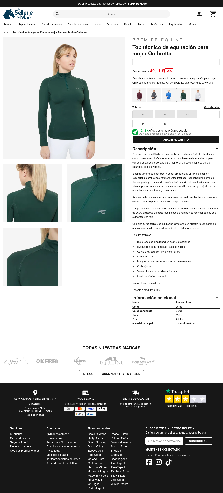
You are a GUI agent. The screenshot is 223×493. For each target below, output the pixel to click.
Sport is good (119, 459)
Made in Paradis (98, 476)
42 (209, 114)
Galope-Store (96, 459)
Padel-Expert (96, 488)
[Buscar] (57, 14)
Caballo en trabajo (78, 24)
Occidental (112, 24)
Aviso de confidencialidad (62, 463)
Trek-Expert (118, 467)
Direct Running (97, 442)
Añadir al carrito (176, 139)
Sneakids (116, 455)
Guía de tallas (212, 107)
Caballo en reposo (52, 24)
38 (165, 114)
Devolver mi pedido (22, 446)
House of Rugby (98, 471)
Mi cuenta (16, 434)
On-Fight (93, 484)
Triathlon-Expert (120, 471)
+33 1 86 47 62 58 (35, 414)
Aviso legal (53, 450)
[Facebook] (148, 463)
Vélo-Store (117, 480)
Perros (141, 24)
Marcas (193, 24)
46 (165, 123)
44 (142, 123)
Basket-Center (97, 434)
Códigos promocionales (25, 450)
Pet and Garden (120, 438)
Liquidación (176, 24)
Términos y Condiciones (61, 442)
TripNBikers (118, 476)
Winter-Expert (119, 484)
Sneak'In (116, 450)
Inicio (6, 32)
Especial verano (27, 24)
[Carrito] (213, 13)
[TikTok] (168, 463)
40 (187, 114)
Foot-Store (94, 455)
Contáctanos (35, 403)
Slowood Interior (121, 442)
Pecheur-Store (120, 434)
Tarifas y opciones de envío (63, 459)
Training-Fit (118, 463)
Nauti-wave (95, 480)
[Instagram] (158, 463)
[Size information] (140, 107)
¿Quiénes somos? (58, 434)
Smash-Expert (119, 446)
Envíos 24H (157, 24)
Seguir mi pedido (20, 442)
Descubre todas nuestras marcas (111, 374)
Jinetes (97, 24)
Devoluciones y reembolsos (64, 446)
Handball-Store (97, 467)
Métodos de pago (57, 455)
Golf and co (95, 463)
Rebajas (8, 24)
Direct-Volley (95, 446)
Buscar (111, 14)
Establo (128, 24)
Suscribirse (199, 441)
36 (142, 114)
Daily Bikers (95, 438)
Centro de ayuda (20, 438)
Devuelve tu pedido (135, 406)
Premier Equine (157, 39)
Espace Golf (95, 450)
